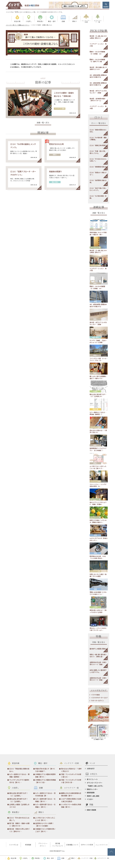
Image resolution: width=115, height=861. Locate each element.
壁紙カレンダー (92, 789)
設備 (95, 301)
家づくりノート (92, 779)
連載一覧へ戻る (43, 123)
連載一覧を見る (98, 213)
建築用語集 (91, 792)
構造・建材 (55, 182)
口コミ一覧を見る (98, 123)
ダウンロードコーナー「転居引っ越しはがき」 (95, 784)
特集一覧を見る (98, 642)
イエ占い (90, 799)
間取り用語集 (91, 810)
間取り (55, 155)
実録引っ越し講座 (93, 796)
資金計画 (95, 409)
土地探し (95, 391)
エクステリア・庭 (95, 247)
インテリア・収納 (60, 109)
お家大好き (91, 768)
